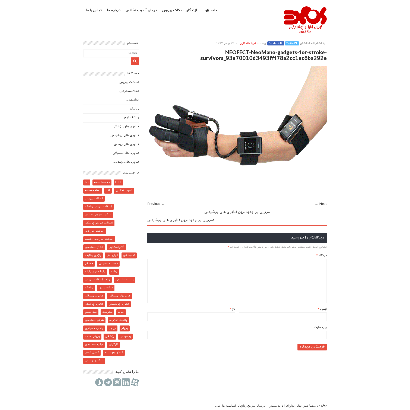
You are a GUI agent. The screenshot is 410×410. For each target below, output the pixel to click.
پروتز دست (92, 336)
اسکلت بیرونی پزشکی (99, 223)
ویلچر (112, 328)
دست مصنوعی (108, 263)
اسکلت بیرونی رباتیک (98, 207)
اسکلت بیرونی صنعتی (98, 215)
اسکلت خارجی (94, 231)
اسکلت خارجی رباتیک (99, 239)
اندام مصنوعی (129, 91)
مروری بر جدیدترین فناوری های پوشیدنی (237, 212)
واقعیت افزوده (118, 320)
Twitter (290, 43)
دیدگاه (321, 255)
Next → (321, 204)
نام (232, 309)
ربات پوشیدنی (125, 280)
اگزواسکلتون (116, 247)
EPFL (118, 182)
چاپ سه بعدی (94, 344)
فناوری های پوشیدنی (124, 135)
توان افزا (112, 255)
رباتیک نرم (131, 118)
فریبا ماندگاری (248, 43)
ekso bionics (102, 182)
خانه (214, 10)
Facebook (274, 43)
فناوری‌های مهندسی (126, 162)
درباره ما (113, 10)
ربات (114, 271)
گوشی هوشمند (113, 353)
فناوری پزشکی (94, 304)
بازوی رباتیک (93, 255)
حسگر (89, 263)
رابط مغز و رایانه (95, 271)
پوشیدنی (125, 336)
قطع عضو (91, 312)
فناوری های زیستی (126, 144)
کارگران (113, 344)
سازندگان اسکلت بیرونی (181, 10)
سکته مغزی (106, 288)
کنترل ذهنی (92, 353)
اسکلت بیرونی (129, 82)
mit (108, 190)
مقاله (121, 312)
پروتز (124, 328)
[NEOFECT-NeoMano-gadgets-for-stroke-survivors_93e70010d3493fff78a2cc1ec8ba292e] (237, 198)
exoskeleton (92, 190)
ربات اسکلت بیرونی (97, 280)
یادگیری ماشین (94, 361)
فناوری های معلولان (126, 153)
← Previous (156, 204)
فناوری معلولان (94, 296)
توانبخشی (132, 100)
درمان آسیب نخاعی (141, 10)
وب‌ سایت (320, 327)
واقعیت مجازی (94, 328)
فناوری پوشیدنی (119, 304)
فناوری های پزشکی (126, 127)
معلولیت (107, 312)
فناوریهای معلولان (119, 296)
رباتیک (134, 109)
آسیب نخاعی (124, 190)
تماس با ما (94, 10)
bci (87, 182)
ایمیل (322, 309)
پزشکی (109, 336)
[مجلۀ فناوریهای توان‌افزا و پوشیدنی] (305, 31)
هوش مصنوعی (94, 320)
